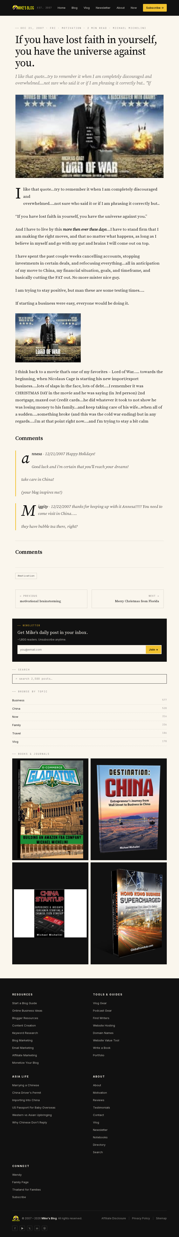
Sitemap (161, 1218)
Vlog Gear (100, 1003)
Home (61, 7)
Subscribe (19, 1197)
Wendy (17, 1174)
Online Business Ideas (27, 1010)
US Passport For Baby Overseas (33, 1107)
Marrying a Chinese (25, 1085)
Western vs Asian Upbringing (32, 1115)
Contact (98, 1115)
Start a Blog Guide (24, 1003)
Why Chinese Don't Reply (29, 1122)
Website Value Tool (106, 1040)
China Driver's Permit (26, 1092)
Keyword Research (25, 1033)
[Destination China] (129, 809)
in (37, 1228)
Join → (153, 649)
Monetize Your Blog (25, 1062)
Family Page (20, 1182)
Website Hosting (104, 1025)
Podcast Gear (102, 1010)
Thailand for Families (26, 1189)
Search (98, 1152)
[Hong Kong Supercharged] (129, 913)
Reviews (98, 1100)
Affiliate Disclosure (114, 1218)
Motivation (100, 1092)
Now (134, 7)
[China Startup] (50, 913)
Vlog (87, 7)
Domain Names (103, 1033)
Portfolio (98, 1055)
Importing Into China (26, 1100)
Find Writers (101, 1018)
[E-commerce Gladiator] (50, 809)
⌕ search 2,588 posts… (33, 679)
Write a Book (101, 1047)
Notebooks (100, 1137)
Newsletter (103, 7)
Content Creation (24, 1025)
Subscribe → (155, 7)
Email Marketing (23, 1047)
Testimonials (101, 1107)
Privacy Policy (141, 1218)
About (121, 7)
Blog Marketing (22, 1040)
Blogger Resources (25, 1018)
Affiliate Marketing (24, 1055)
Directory (99, 1144)
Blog (74, 7)
